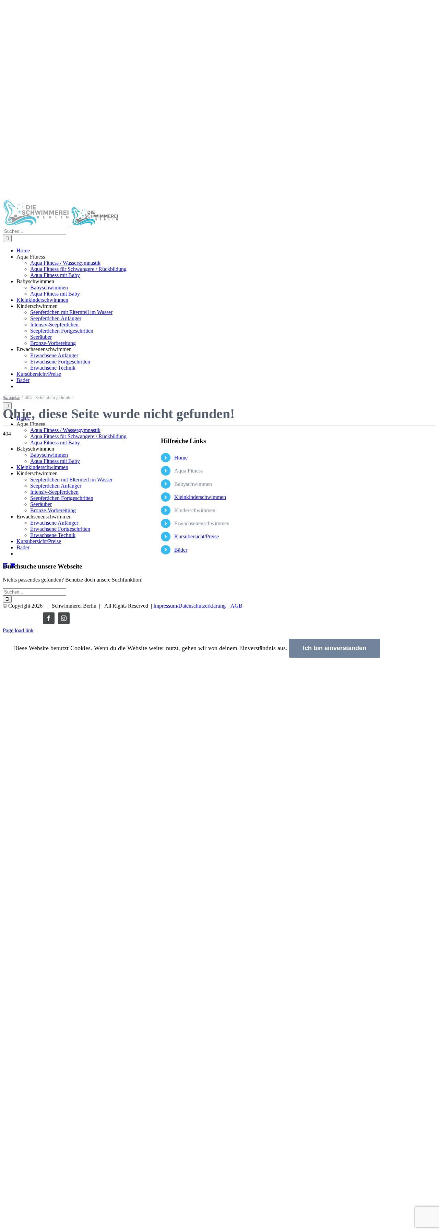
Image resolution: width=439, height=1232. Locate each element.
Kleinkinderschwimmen (200, 497)
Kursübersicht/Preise (196, 536)
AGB (236, 606)
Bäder (180, 550)
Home (181, 457)
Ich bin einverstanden (334, 648)
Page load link (18, 630)
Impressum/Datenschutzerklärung (189, 606)
